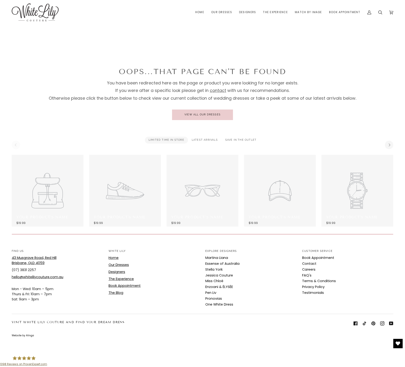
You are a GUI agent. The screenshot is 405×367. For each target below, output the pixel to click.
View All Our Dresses (202, 114)
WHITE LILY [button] (117, 251)
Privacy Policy (313, 286)
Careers (308, 269)
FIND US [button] (18, 251)
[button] (222, 12)
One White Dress (219, 304)
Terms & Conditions (319, 281)
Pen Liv (210, 292)
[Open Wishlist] (398, 343)
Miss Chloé (214, 281)
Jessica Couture (219, 275)
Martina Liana (216, 257)
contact (218, 90)
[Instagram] (382, 323)
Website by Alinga (23, 335)
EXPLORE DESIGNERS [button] (221, 251)
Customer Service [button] (317, 251)
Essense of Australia (222, 263)
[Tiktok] (364, 323)
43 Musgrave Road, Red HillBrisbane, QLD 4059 (34, 260)
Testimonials (313, 292)
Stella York (214, 269)
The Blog (116, 292)
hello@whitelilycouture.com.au (37, 277)
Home (114, 257)
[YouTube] (391, 323)
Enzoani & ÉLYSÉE (219, 286)
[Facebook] (355, 323)
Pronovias (213, 298)
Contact (309, 263)
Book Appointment (125, 285)
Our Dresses (119, 264)
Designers (117, 271)
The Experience (121, 278)
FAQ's (306, 275)
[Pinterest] (373, 323)
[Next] (389, 145)
